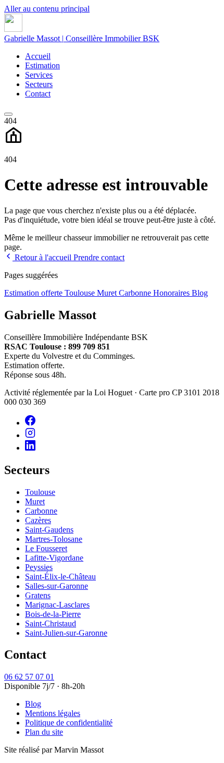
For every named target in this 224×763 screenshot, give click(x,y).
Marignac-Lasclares (57, 604)
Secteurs (39, 84)
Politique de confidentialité (69, 722)
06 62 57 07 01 (29, 676)
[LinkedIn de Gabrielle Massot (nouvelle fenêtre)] (30, 447)
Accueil (38, 56)
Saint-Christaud (50, 623)
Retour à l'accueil (43, 257)
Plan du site (44, 732)
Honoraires (172, 292)
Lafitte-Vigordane (54, 557)
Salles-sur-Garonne (56, 586)
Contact (38, 93)
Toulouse (81, 292)
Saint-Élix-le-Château (60, 576)
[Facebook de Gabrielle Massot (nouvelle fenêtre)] (30, 422)
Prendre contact (99, 257)
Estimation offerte (34, 292)
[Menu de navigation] (8, 114)
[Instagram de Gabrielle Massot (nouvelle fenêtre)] (30, 435)
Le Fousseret (46, 548)
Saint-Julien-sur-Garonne (66, 632)
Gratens (38, 595)
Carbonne (136, 292)
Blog (200, 292)
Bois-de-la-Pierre (53, 614)
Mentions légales (52, 713)
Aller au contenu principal (47, 8)
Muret (108, 292)
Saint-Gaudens (49, 529)
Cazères (38, 520)
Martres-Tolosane (53, 539)
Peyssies (39, 567)
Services (39, 74)
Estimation (42, 65)
